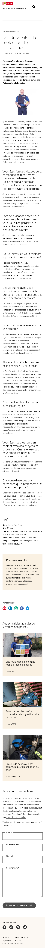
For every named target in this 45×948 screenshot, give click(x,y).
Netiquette (7, 937)
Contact (18, 941)
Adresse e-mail (13, 844)
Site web (9, 856)
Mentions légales (21, 937)
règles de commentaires (16, 817)
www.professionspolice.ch (17, 584)
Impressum (7, 941)
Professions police (10, 31)
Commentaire (12, 868)
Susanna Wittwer (22, 53)
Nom (9, 832)
